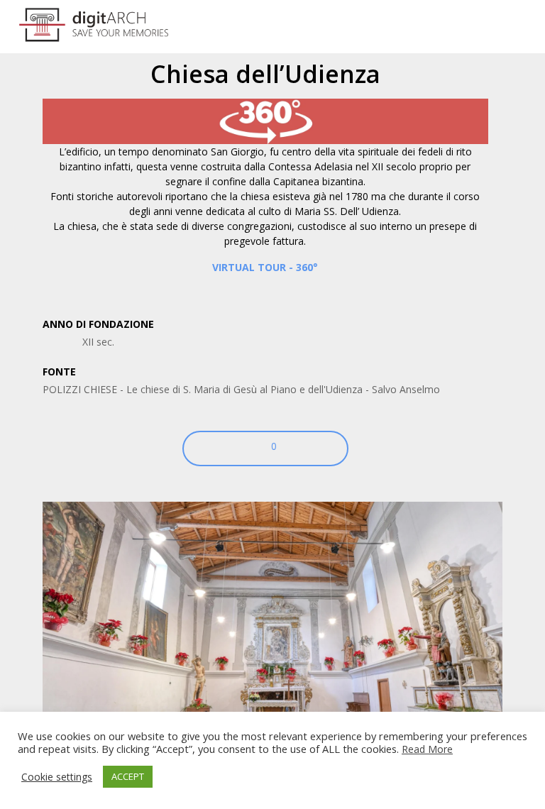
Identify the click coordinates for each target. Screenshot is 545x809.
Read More (427, 749)
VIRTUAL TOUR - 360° (265, 267)
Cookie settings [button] (56, 777)
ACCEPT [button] (127, 776)
